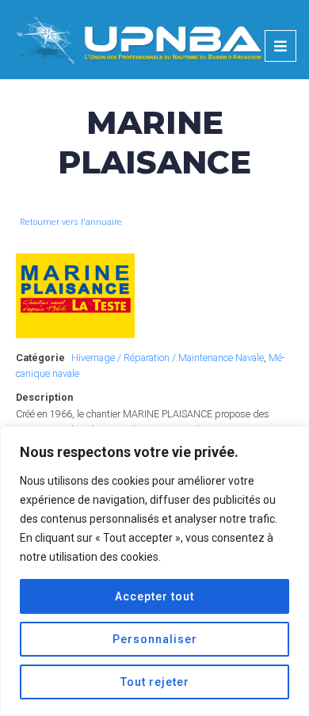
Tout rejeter (154, 682)
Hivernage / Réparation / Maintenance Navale (167, 358)
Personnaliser (155, 639)
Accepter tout (154, 596)
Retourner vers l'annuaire (71, 222)
